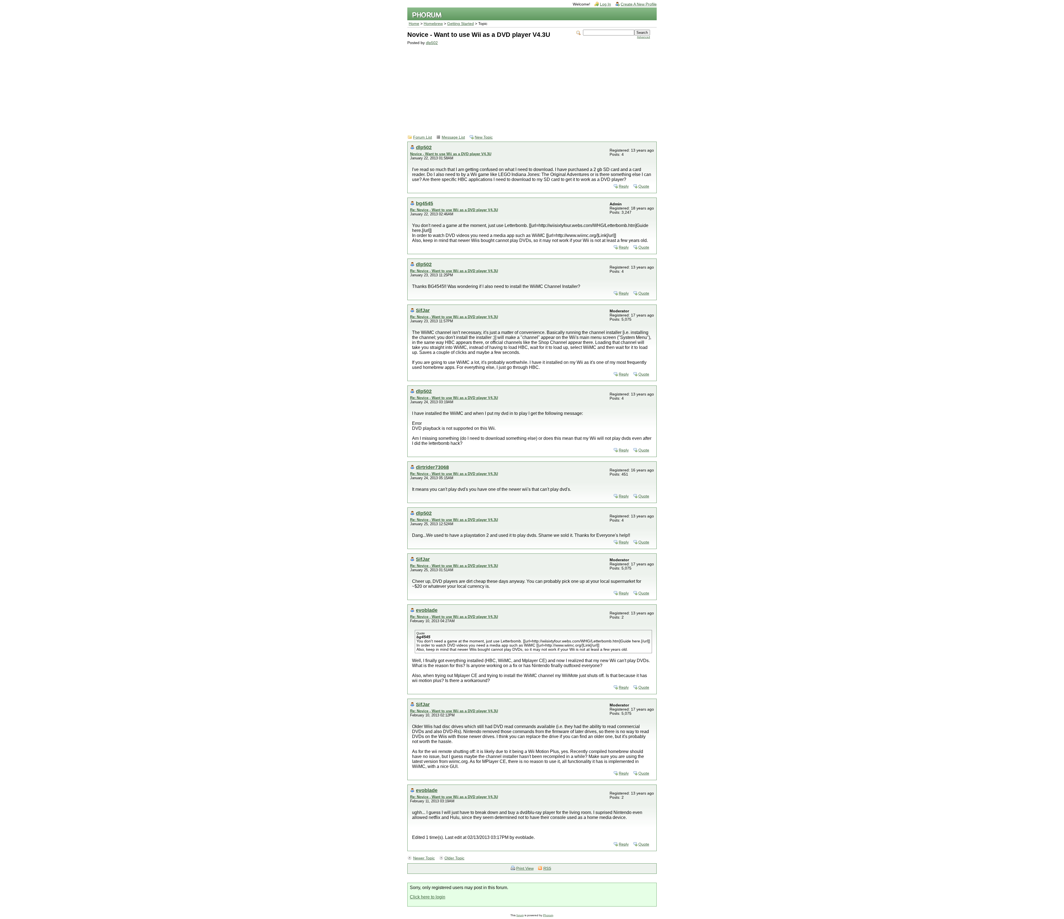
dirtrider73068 (432, 467)
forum (520, 915)
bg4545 (424, 203)
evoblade (427, 610)
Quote (643, 186)
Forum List (422, 137)
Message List (453, 137)
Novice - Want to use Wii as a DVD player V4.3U (450, 154)
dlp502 (432, 43)
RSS (547, 868)
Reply (624, 186)
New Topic (484, 137)
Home (414, 24)
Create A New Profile (639, 4)
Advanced (643, 37)
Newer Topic (424, 858)
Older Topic (454, 858)
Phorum (548, 915)
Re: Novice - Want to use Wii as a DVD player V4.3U (454, 210)
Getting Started (460, 24)
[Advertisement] (528, 86)
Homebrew (433, 24)
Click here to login (427, 897)
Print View (525, 868)
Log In (605, 4)
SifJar (423, 310)
